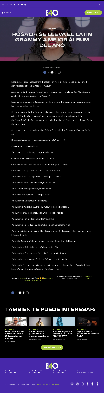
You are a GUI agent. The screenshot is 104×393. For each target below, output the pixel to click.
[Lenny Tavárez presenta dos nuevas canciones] (40, 321)
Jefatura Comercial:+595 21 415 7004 (35, 372)
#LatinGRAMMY (49, 278)
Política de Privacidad (54, 384)
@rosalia (23, 278)
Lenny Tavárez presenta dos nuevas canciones (39, 333)
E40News (52, 28)
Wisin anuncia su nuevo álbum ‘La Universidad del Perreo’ (14, 335)
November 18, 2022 (89, 277)
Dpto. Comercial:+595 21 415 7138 (10, 372)
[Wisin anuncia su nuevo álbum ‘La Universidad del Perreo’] (16, 321)
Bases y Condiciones (42, 384)
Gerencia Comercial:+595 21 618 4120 (59, 372)
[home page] (52, 13)
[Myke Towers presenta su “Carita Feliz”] (88, 321)
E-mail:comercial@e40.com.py (85, 372)
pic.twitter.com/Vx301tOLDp (32, 280)
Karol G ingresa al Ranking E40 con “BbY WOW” (62, 333)
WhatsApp (93, 13)
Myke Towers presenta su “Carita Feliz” (88, 333)
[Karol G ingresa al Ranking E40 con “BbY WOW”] (64, 321)
